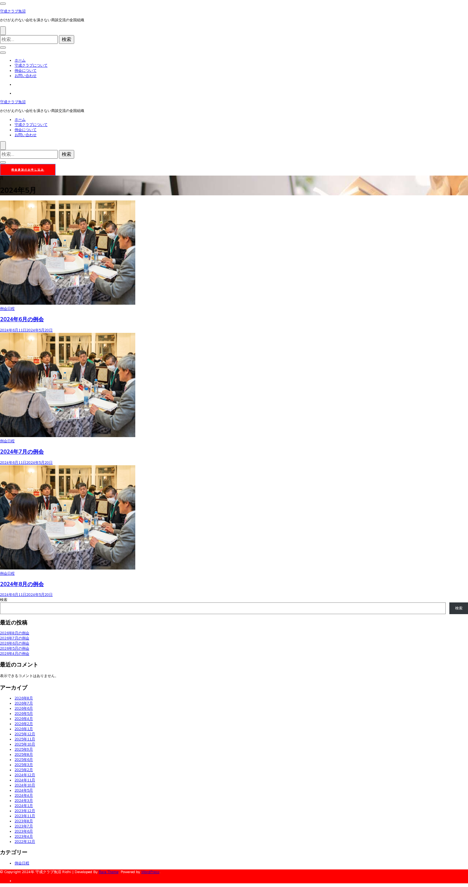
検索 (3, 599)
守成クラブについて (31, 65)
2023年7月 (24, 826)
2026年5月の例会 (14, 648)
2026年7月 (24, 703)
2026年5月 (24, 713)
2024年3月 (24, 800)
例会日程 (7, 308)
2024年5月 (24, 790)
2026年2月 (24, 723)
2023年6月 (24, 831)
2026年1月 (24, 729)
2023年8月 (24, 821)
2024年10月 (25, 785)
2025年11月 (25, 739)
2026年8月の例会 (14, 633)
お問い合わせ (26, 75)
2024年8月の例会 (22, 584)
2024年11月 (25, 780)
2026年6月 (24, 708)
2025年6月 (24, 759)
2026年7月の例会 (14, 638)
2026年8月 (24, 698)
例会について (26, 70)
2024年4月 (24, 795)
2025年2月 (24, 770)
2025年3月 (24, 764)
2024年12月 (25, 775)
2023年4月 (24, 836)
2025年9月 (24, 749)
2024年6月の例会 (22, 319)
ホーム (20, 60)
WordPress (150, 872)
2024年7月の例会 (22, 451)
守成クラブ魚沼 (13, 11)
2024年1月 (24, 805)
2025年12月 (25, 734)
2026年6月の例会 (14, 643)
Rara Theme (108, 872)
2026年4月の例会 (14, 653)
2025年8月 (24, 754)
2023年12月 (25, 810)
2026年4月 (24, 718)
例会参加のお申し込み (27, 169)
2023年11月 (25, 816)
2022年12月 (25, 841)
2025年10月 (25, 744)
